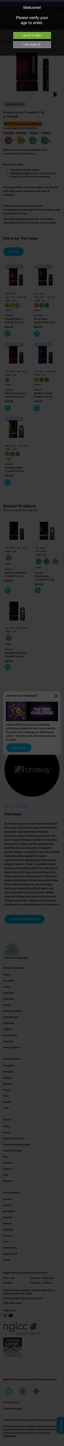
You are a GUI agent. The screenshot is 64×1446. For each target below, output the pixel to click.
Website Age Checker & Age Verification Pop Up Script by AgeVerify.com (60, 1445)
